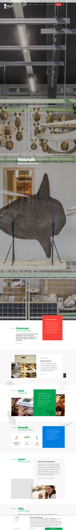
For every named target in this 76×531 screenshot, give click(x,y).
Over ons (48, 442)
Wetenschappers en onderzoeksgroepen (46, 478)
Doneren (45, 1)
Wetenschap (18, 343)
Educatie (39, 409)
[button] (64, 377)
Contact (59, 1)
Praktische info (54, 1)
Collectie (42, 374)
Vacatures (41, 1)
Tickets (47, 336)
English (64, 1)
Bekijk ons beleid (33, 528)
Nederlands (62, 1)
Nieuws (49, 1)
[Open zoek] (63, 5)
